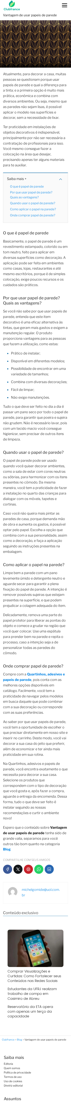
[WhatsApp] (38, 869)
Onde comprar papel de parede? (33, 215)
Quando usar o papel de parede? (32, 203)
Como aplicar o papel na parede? (33, 209)
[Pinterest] (28, 869)
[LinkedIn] (49, 869)
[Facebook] (7, 869)
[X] (18, 869)
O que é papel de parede (27, 186)
